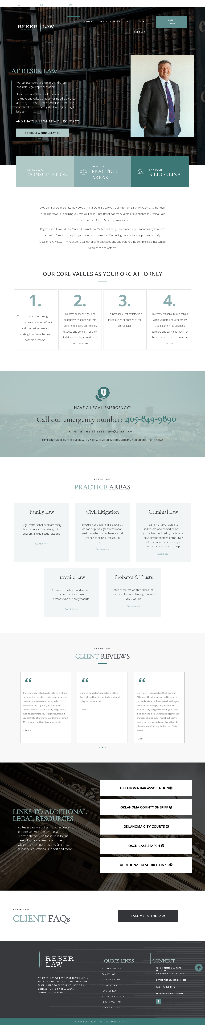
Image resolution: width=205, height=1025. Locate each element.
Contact (139, 32)
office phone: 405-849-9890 (171, 980)
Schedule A (35, 169)
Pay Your (155, 169)
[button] (17, 707)
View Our (98, 166)
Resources (134, 21)
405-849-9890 (150, 418)
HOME (73, 21)
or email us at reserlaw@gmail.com (102, 431)
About (88, 21)
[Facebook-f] (158, 1001)
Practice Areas (110, 21)
